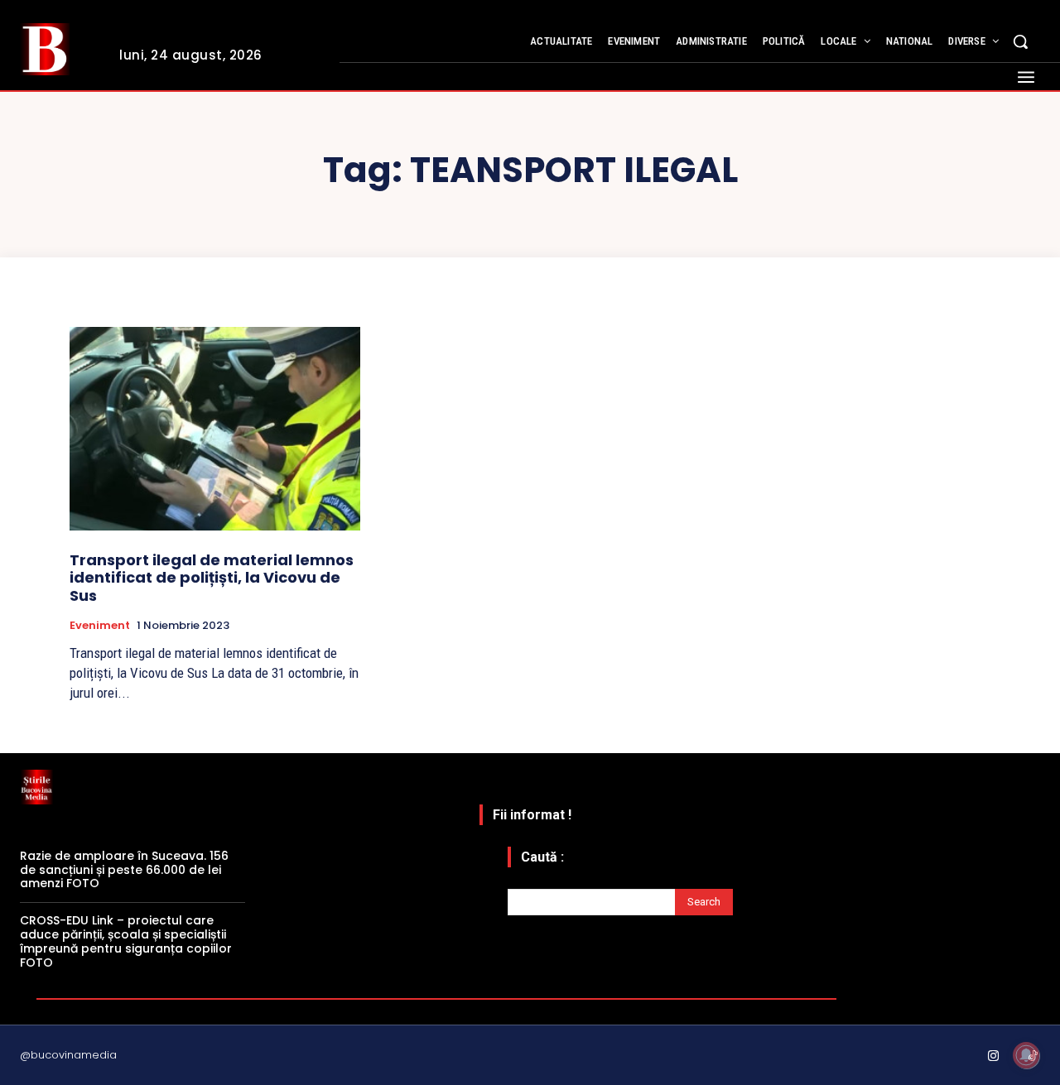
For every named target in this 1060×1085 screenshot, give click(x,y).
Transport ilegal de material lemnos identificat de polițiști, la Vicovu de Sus (212, 578)
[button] (1020, 41)
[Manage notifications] (1026, 1055)
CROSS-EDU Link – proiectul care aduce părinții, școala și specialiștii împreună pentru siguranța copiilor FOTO (126, 941)
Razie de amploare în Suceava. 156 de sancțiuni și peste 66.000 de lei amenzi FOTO (124, 869)
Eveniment (100, 625)
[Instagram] (993, 1057)
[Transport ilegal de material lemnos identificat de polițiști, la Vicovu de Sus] (215, 428)
